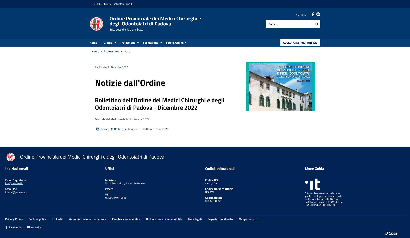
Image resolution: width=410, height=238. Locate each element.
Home (93, 42)
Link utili (57, 219)
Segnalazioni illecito (220, 219)
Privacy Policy (14, 219)
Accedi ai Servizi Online (300, 42)
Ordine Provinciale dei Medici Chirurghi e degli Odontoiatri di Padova (155, 23)
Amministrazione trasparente (87, 219)
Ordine (107, 42)
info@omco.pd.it (14, 183)
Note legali (195, 219)
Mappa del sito (248, 219)
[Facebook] (313, 15)
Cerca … (273, 24)
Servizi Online (175, 42)
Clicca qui (111, 129)
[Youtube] (318, 15)
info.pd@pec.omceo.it (16, 192)
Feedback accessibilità (126, 219)
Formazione (150, 42)
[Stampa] (316, 24)
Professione (127, 42)
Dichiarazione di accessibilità (164, 219)
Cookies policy (38, 219)
